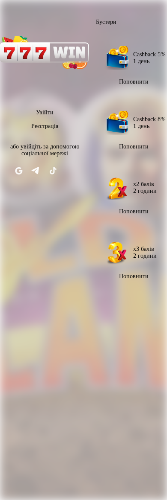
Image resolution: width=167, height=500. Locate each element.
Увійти (45, 112)
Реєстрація (44, 126)
